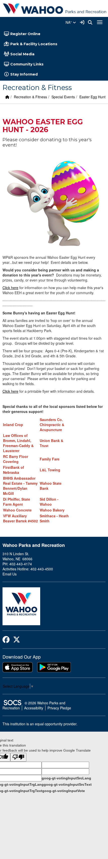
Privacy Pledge (59, 707)
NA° (69, 22)
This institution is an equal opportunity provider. (40, 723)
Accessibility (33, 707)
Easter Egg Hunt (92, 96)
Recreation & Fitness (30, 96)
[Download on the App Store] (18, 667)
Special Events (63, 96)
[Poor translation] (18, 757)
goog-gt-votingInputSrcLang (66, 778)
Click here (10, 287)
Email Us (10, 573)
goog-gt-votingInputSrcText (68, 784)
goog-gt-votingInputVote (63, 791)
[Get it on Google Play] (54, 667)
